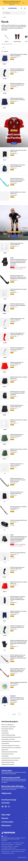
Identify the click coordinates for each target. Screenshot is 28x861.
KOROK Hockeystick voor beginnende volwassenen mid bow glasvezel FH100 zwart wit (18, 277)
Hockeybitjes (4, 731)
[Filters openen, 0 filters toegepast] (3, 47)
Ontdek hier (14, 236)
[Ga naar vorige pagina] (8, 714)
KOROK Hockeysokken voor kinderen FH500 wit (17, 319)
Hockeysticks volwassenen (8, 726)
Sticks (6, 41)
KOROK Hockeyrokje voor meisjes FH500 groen (17, 435)
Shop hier (14, 143)
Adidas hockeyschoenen (7, 764)
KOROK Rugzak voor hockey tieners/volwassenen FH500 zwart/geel (17, 393)
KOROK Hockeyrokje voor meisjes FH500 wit (17, 244)
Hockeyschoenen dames (7, 762)
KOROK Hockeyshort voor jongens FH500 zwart (17, 492)
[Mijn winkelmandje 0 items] (25, 8)
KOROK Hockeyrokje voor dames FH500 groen (18, 450)
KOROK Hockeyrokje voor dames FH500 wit (18, 420)
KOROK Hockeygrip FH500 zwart (18, 520)
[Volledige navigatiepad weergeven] (2, 17)
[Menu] (3, 8)
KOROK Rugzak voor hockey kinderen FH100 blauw (17, 165)
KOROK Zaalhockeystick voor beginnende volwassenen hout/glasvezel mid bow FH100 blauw (18, 657)
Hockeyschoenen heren (7, 753)
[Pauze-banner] (23, 3)
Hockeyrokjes (5, 733)
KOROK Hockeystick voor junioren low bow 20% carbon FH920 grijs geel (18, 480)
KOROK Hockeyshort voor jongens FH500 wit (17, 464)
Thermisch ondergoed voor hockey (10, 745)
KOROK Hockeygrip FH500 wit (17, 552)
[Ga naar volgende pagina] (19, 714)
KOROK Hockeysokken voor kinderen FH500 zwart (17, 568)
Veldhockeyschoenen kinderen (9, 751)
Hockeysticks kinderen (7, 728)
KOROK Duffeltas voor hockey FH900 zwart (18, 192)
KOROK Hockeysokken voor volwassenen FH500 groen (17, 626)
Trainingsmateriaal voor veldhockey (10, 741)
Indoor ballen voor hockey (8, 739)
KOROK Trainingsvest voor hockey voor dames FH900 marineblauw (17, 699)
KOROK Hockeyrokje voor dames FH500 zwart (18, 377)
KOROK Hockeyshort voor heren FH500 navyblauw (18, 612)
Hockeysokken (5, 743)
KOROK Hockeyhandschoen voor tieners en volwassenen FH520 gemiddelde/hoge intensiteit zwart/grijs (18, 261)
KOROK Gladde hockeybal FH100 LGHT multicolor (18, 683)
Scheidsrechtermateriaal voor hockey (11, 737)
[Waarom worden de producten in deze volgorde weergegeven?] (2, 51)
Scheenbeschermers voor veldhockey (11, 747)
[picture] (4, 58)
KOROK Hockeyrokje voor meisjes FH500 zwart (17, 406)
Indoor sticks (4, 749)
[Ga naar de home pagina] (12, 8)
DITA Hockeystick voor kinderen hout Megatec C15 (18, 507)
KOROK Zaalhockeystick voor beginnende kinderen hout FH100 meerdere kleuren (18, 670)
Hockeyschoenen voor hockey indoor (11, 758)
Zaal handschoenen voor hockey (9, 760)
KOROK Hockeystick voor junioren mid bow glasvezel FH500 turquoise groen (17, 180)
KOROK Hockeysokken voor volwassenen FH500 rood (17, 333)
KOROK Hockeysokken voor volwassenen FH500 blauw (17, 69)
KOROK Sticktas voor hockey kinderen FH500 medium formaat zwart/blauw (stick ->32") (17, 599)
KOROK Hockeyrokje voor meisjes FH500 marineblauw (17, 99)
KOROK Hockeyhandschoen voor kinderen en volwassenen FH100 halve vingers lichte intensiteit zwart (18, 642)
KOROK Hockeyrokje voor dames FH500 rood (18, 582)
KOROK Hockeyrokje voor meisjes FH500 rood (17, 363)
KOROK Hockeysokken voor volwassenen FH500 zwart (17, 84)
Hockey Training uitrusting (8, 735)
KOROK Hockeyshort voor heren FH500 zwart (18, 151)
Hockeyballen (4, 756)
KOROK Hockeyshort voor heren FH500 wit (18, 290)
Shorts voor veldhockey (7, 724)
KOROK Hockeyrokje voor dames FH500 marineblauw (18, 55)
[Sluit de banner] (25, 3)
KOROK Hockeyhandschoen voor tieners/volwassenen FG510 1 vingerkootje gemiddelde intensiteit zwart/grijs (18, 539)
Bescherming (17, 41)
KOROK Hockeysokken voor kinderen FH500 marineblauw (17, 304)
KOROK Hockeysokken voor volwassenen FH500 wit (17, 348)
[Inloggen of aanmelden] (21, 8)
